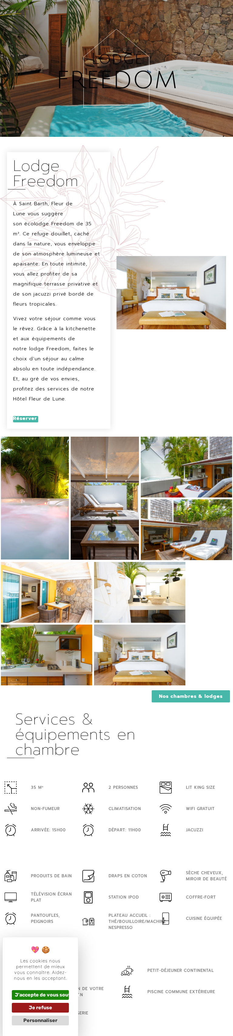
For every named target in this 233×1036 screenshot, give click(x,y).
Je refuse (40, 1007)
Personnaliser (40, 1020)
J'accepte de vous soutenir (42, 995)
